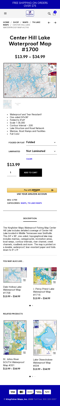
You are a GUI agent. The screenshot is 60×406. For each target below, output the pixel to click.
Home (6, 22)
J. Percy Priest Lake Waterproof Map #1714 (43, 292)
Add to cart (30, 172)
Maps (25, 22)
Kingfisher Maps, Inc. (17, 399)
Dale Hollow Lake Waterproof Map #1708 (12, 290)
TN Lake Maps (35, 203)
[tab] (30, 218)
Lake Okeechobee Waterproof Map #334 (42, 362)
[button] (6, 13)
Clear (29, 159)
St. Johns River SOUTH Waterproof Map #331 (13, 362)
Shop (16, 22)
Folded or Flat (17, 142)
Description (30, 218)
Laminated (14, 151)
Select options (24, 280)
